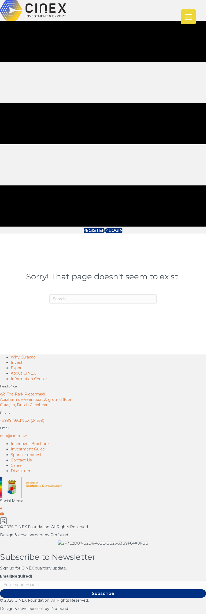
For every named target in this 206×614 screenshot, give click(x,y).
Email (16, 576)
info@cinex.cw (13, 435)
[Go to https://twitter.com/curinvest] (103, 520)
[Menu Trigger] (188, 16)
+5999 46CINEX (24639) (22, 420)
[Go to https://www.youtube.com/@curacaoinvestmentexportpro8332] (103, 514)
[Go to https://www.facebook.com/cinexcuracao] (103, 509)
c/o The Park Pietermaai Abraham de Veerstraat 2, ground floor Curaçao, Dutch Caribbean (35, 400)
